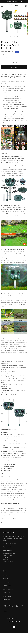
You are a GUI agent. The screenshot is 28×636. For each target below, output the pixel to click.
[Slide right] (17, 37)
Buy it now (14, 67)
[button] (2, 6)
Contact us (6, 575)
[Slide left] (10, 37)
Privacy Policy (6, 582)
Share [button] (4, 522)
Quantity (3, 54)
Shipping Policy (7, 585)
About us (5, 578)
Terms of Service (7, 596)
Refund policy (6, 599)
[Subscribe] (23, 611)
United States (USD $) (13, 621)
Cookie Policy (6, 592)
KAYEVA (15, 629)
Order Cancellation (8, 589)
